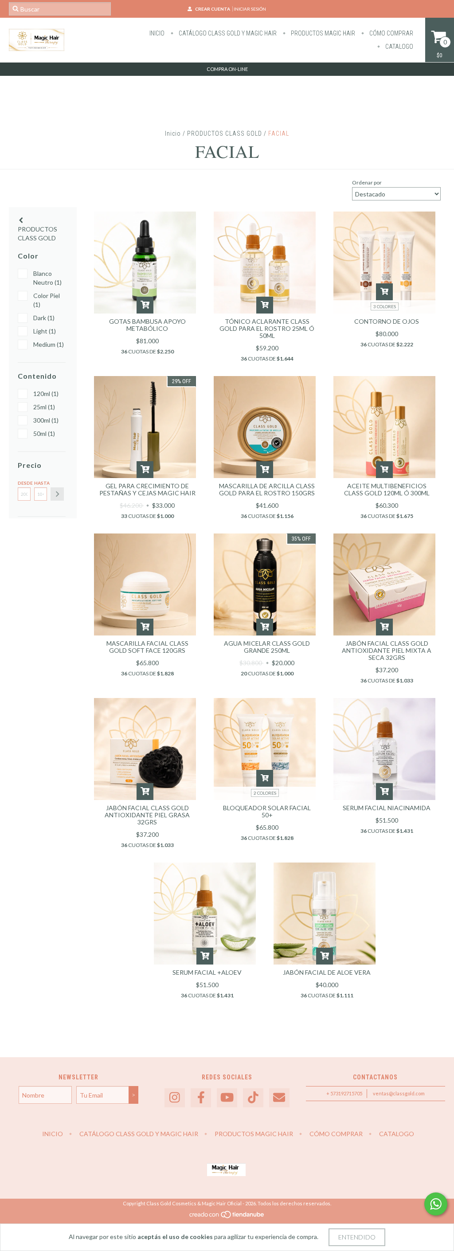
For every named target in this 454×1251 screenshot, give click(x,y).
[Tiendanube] (227, 1217)
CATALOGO (398, 46)
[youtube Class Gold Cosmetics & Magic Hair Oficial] (227, 1097)
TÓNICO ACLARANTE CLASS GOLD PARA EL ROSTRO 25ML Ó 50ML (266, 328)
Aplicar (57, 494)
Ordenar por (367, 182)
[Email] (279, 1097)
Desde (24, 483)
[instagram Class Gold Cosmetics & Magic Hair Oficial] (174, 1097)
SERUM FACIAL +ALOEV (207, 972)
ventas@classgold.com (399, 1093)
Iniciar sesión (250, 9)
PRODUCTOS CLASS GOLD (224, 133)
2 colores (265, 793)
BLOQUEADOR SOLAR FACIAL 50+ (267, 811)
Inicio (156, 33)
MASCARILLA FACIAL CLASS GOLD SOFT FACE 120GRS (147, 646)
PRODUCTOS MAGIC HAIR (322, 33)
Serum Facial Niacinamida (387, 808)
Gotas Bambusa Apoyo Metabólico (147, 325)
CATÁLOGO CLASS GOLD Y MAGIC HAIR (227, 33)
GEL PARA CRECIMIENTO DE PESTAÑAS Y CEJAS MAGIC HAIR (147, 489)
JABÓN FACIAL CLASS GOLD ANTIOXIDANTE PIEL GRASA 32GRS (147, 815)
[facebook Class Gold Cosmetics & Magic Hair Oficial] (201, 1097)
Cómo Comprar (390, 33)
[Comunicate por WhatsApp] (435, 1204)
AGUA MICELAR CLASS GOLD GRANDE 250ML (267, 646)
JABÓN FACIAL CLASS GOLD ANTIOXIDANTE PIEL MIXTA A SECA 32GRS (386, 650)
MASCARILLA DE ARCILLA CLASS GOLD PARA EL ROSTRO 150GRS (267, 489)
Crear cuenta (212, 9)
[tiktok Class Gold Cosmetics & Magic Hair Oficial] (253, 1097)
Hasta (40, 483)
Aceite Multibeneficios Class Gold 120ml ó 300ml (387, 489)
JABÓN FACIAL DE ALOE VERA (327, 972)
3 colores (384, 306)
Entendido (357, 1237)
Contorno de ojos (386, 321)
